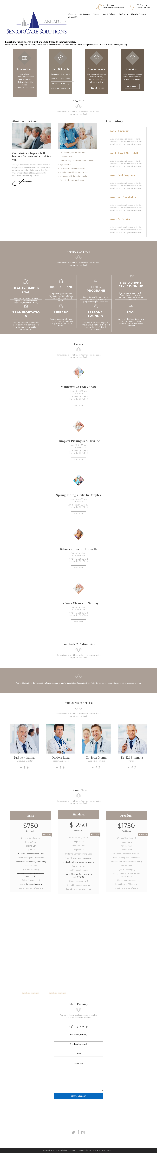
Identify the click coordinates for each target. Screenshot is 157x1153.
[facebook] (24, 767)
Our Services (84, 14)
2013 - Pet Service (120, 219)
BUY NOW (47, 835)
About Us (72, 14)
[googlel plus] (28, 767)
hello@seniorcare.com (30, 993)
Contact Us (73, 17)
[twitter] (21, 767)
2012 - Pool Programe (123, 175)
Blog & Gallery (109, 14)
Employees (123, 14)
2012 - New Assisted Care (124, 197)
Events (96, 14)
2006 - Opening (119, 131)
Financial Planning (138, 14)
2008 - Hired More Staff (124, 153)
